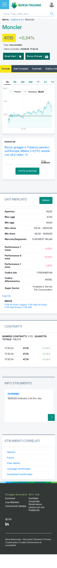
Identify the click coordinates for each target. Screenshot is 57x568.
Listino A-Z (16, 19)
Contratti (36, 68)
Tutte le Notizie (27, 171)
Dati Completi (21, 68)
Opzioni (11, 452)
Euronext (10, 498)
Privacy (47, 539)
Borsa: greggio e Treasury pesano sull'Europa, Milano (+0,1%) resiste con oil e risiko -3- (27, 151)
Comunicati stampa (15, 506)
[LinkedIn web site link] (7, 524)
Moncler (12, 27)
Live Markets (12, 502)
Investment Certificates (19, 474)
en (9, 519)
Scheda (6, 68)
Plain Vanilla (13, 463)
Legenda (6, 296)
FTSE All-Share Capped (16, 304)
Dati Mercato (16, 199)
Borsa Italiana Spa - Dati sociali (18, 539)
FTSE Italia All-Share (37, 304)
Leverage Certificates (18, 468)
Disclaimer (38, 539)
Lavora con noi (36, 507)
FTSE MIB (27, 307)
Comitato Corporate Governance (35, 501)
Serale (46, 200)
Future (10, 457)
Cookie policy (12, 542)
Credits (23, 542)
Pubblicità (34, 510)
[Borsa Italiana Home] (26, 4)
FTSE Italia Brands (13, 307)
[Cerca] (52, 14)
